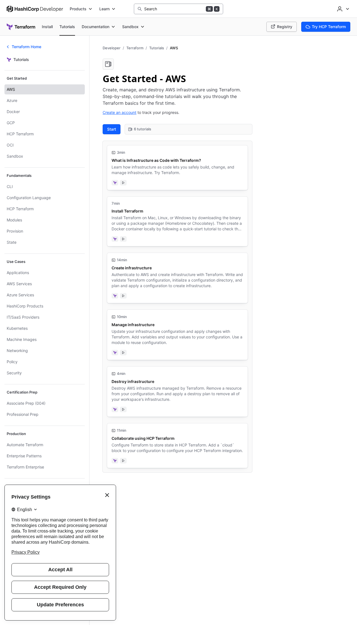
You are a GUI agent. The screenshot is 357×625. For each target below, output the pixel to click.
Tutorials (156, 48)
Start (111, 129)
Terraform (134, 48)
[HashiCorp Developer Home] (35, 8)
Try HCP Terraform (329, 26)
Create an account (119, 112)
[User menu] (342, 9)
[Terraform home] (21, 27)
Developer (111, 48)
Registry (284, 26)
